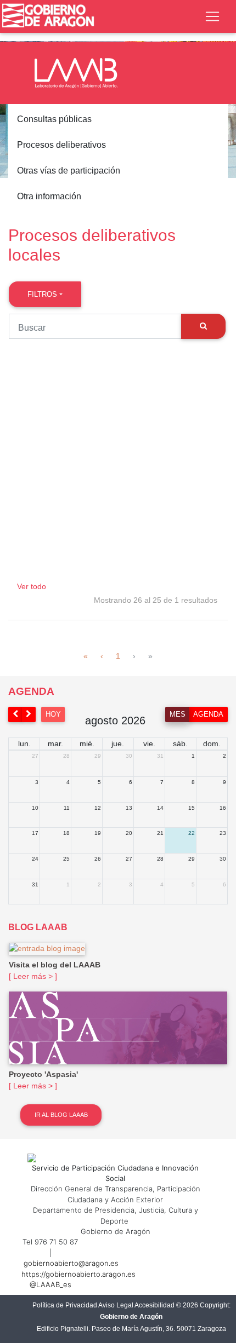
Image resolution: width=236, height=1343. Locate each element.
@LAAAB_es (50, 1284)
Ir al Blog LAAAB (61, 1114)
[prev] (15, 714)
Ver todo (31, 586)
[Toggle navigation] (212, 16)
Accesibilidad (154, 1305)
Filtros (42, 294)
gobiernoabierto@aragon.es (71, 1263)
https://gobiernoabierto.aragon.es (78, 1274)
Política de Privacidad (64, 1305)
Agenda (208, 714)
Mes (178, 714)
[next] (29, 714)
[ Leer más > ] (33, 976)
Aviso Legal (115, 1305)
